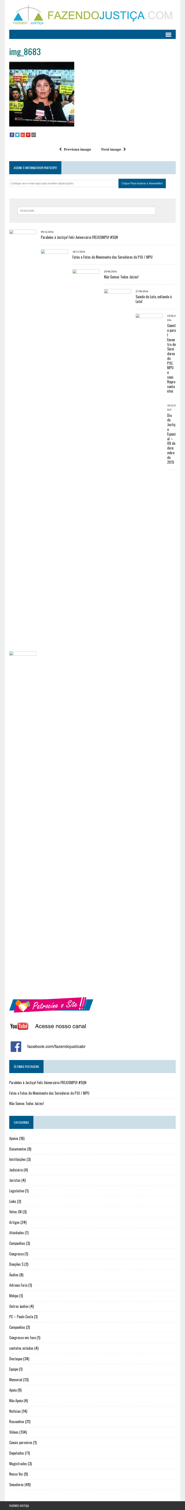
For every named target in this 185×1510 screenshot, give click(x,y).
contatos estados (21, 1348)
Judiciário (16, 1170)
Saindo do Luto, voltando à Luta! (154, 299)
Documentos (17, 1149)
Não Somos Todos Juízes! (121, 277)
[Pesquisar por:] (86, 210)
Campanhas (17, 1243)
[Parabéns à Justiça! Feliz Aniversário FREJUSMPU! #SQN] (22, 564)
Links (12, 1201)
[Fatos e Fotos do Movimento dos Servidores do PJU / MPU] (54, 584)
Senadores (16, 1484)
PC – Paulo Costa (21, 1316)
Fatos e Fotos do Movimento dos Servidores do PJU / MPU (112, 257)
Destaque (15, 1358)
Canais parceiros (20, 1442)
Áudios (13, 1274)
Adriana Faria (18, 1285)
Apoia (13, 1390)
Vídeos (13, 1432)
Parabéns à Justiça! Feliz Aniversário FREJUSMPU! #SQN (79, 237)
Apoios (13, 1138)
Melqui (13, 1295)
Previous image (77, 149)
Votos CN (15, 1211)
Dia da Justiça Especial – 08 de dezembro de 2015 (171, 439)
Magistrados (18, 1463)
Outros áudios (19, 1306)
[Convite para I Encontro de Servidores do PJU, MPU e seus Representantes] (149, 648)
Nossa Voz (16, 1474)
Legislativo (16, 1191)
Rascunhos (16, 1421)
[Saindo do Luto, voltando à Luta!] (117, 623)
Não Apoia (16, 1400)
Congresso (16, 1254)
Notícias (15, 1411)
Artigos (14, 1222)
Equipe (13, 1369)
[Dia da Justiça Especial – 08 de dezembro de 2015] (22, 985)
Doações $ (16, 1264)
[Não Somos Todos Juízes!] (85, 603)
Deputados (16, 1453)
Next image (111, 149)
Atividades (16, 1232)
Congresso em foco (22, 1337)
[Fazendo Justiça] (92, 15)
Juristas (15, 1180)
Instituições (17, 1159)
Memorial (15, 1379)
